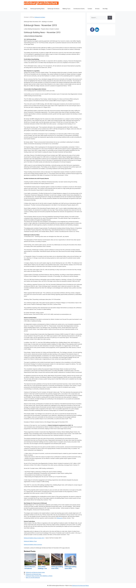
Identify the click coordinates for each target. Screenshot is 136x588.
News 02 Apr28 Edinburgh (33, 577)
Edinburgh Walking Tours (30, 541)
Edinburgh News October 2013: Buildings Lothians (39, 575)
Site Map (105, 8)
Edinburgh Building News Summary (33, 544)
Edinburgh (59, 518)
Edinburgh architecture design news (35, 572)
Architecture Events (79, 8)
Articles (97, 8)
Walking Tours (66, 8)
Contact (90, 8)
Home (25, 8)
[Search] (110, 18)
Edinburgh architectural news (33, 574)
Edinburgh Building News (37, 8)
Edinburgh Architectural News (80, 585)
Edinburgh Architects (53, 8)
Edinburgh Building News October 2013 (34, 538)
